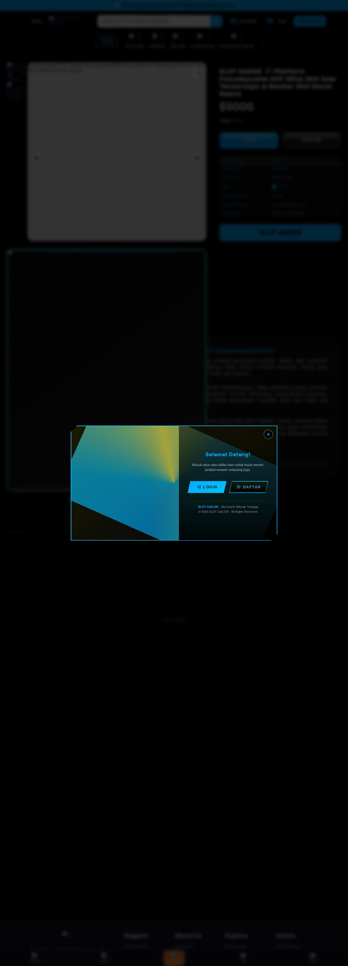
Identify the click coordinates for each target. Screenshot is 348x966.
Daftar (252, 487)
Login (210, 487)
